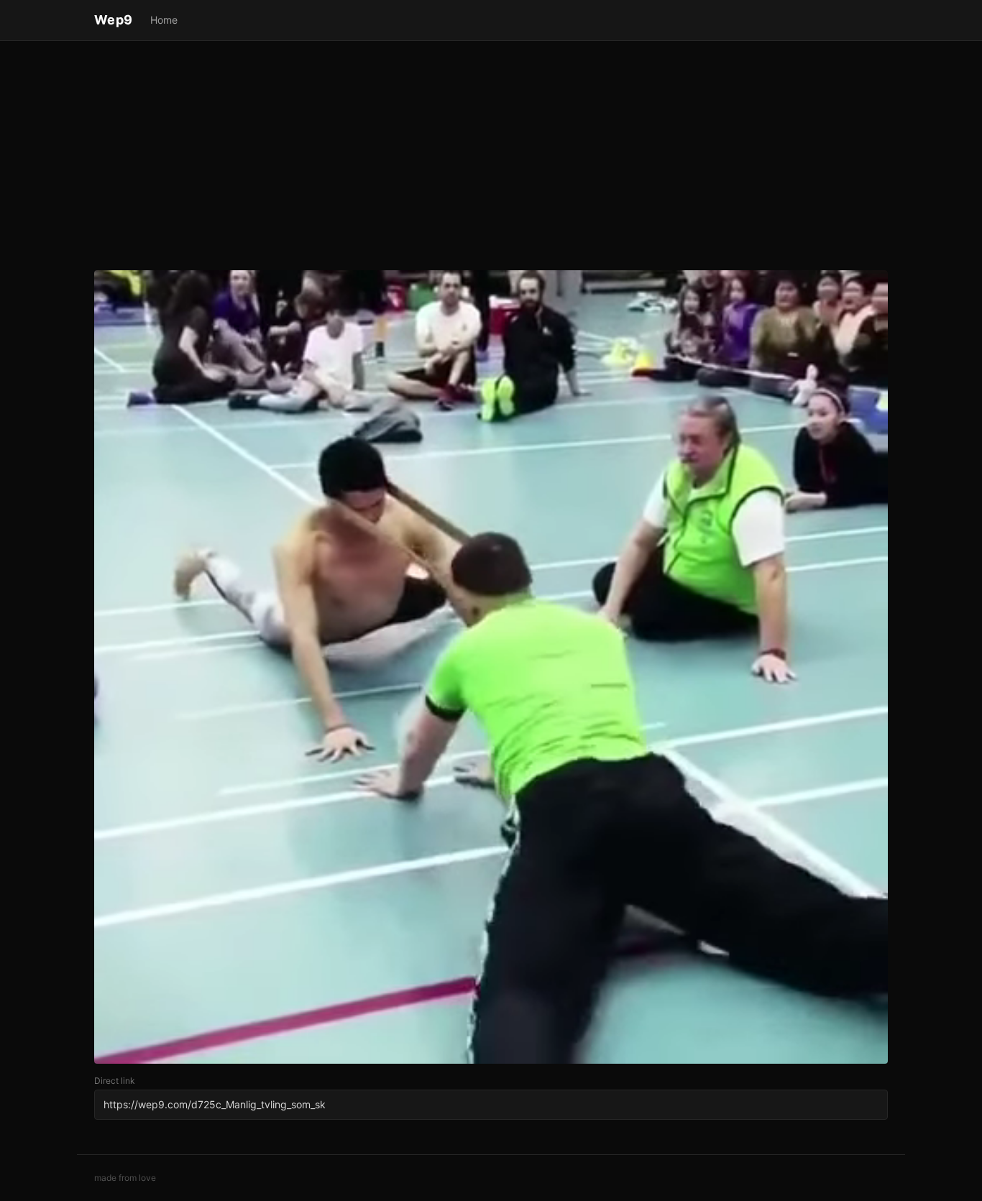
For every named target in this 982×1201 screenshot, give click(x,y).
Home (164, 20)
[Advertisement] (491, 158)
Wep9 (113, 19)
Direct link (114, 1080)
